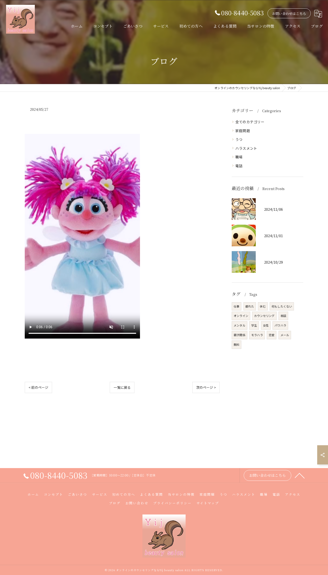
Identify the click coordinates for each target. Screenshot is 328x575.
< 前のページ (38, 387)
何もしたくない (282, 306)
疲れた (249, 306)
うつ (239, 139)
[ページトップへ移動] (299, 475)
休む (263, 306)
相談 (283, 316)
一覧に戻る (122, 387)
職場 (239, 156)
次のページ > (206, 387)
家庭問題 (242, 130)
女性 (266, 325)
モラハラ (257, 335)
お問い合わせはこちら (289, 13)
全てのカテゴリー (250, 121)
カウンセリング (264, 316)
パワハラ (280, 325)
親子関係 (239, 335)
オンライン (241, 316)
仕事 (236, 306)
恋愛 (271, 335)
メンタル (239, 325)
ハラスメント (246, 148)
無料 (236, 344)
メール (284, 335)
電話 (239, 165)
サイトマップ (207, 503)
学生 (254, 325)
